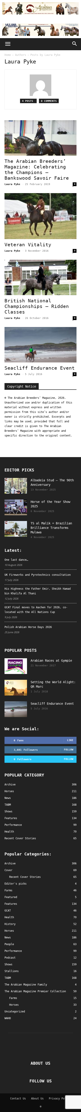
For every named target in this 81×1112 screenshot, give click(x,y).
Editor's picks (15, 883)
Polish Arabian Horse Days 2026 (28, 627)
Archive (10, 863)
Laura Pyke (12, 184)
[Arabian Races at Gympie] (15, 666)
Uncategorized (14, 1011)
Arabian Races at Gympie (51, 660)
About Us (37, 1098)
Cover (8, 870)
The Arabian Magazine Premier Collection (35, 991)
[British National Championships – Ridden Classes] (40, 277)
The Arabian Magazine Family (25, 984)
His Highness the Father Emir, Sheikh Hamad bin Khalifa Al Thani (37, 591)
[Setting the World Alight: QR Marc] (15, 688)
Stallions (11, 971)
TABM (7, 977)
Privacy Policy (60, 1098)
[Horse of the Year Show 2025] (15, 507)
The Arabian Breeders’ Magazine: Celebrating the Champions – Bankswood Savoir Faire (36, 170)
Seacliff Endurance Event (39, 368)
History (10, 924)
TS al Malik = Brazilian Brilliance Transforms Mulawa (51, 527)
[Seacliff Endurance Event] (40, 344)
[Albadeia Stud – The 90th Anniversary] (15, 486)
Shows (8, 964)
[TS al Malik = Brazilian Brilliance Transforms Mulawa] (15, 529)
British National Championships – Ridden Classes (36, 306)
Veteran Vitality (27, 244)
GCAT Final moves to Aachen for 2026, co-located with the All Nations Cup (36, 610)
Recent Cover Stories (25, 877)
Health (9, 917)
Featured (10, 897)
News (7, 937)
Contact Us (18, 1098)
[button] (7, 44)
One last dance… (16, 559)
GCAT (7, 910)
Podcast (10, 957)
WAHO (7, 1018)
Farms (8, 890)
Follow (68, 749)
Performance (13, 951)
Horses (9, 930)
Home (7, 55)
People (9, 944)
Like (70, 740)
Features (10, 903)
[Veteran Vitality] (40, 216)
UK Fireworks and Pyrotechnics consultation (37, 574)
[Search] (74, 44)
